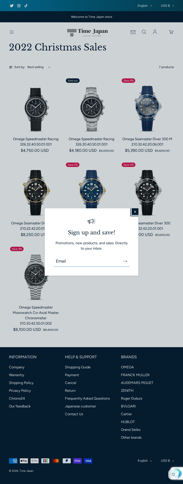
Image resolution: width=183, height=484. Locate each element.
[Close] (135, 211)
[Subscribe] (125, 261)
